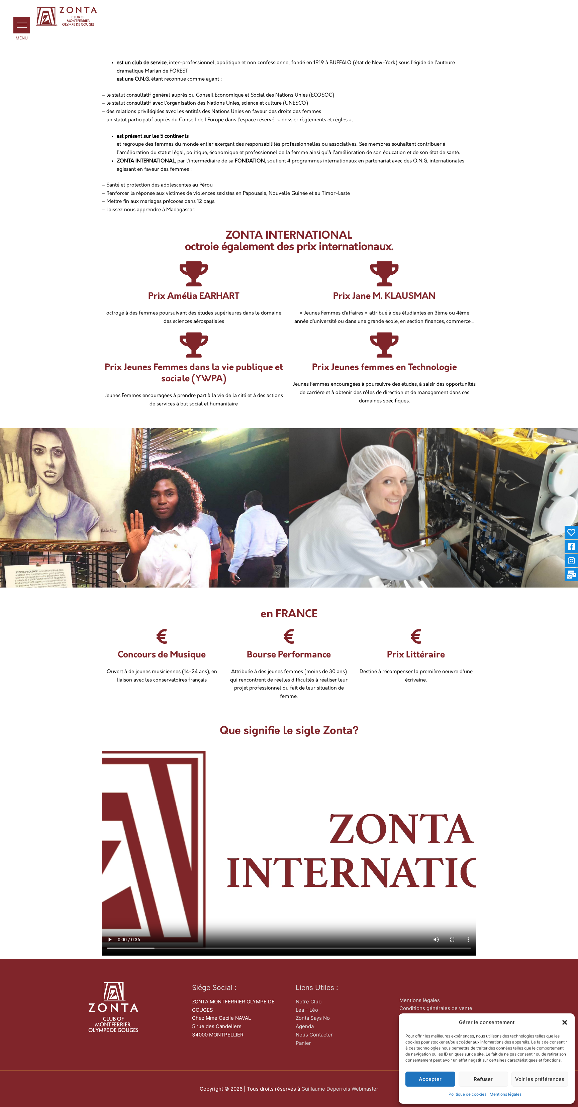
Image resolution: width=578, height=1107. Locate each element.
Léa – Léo (307, 1010)
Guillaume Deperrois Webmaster (339, 1089)
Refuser (483, 1079)
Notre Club (308, 1001)
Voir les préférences (539, 1079)
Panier (303, 1043)
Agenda (305, 1026)
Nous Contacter (314, 1034)
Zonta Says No (313, 1018)
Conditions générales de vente (435, 1008)
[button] (564, 1022)
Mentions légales (505, 1094)
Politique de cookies (467, 1094)
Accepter (430, 1079)
